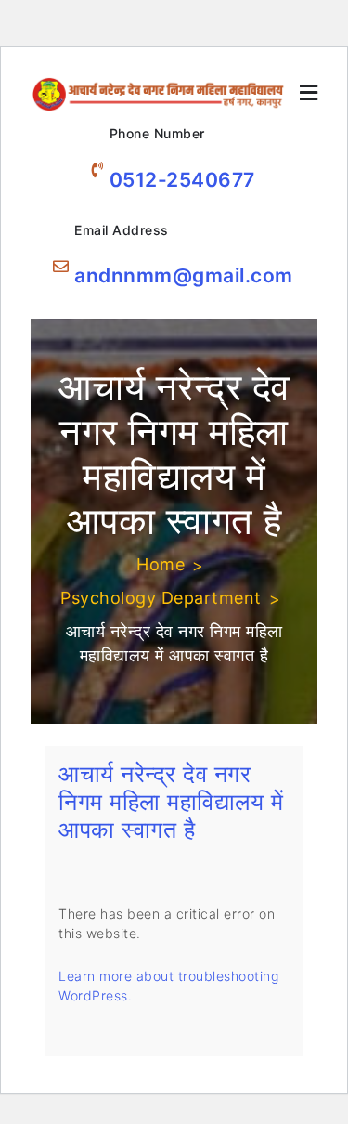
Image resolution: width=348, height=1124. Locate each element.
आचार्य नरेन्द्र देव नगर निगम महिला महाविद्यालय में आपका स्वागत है (170, 801)
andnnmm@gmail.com (183, 275)
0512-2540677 (182, 179)
